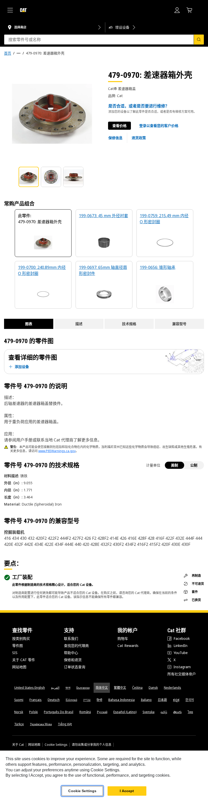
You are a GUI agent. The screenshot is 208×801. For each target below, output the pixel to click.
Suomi (18, 700)
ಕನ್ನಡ (176, 700)
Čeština (137, 687)
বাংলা (67, 687)
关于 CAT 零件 (23, 659)
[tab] (29, 177)
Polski (33, 712)
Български (83, 687)
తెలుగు (177, 712)
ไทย (190, 712)
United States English (29, 687)
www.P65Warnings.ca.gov (57, 451)
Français (35, 700)
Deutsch (54, 700)
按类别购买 (21, 638)
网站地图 (19, 666)
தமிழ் (164, 712)
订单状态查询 (74, 666)
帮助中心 (71, 652)
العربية (55, 687)
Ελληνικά (71, 700)
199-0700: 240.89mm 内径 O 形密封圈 (42, 270)
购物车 (122, 638)
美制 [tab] (174, 465)
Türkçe (19, 724)
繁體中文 (120, 687)
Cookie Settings (56, 745)
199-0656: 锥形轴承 (157, 267)
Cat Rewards (127, 645)
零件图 (17, 645)
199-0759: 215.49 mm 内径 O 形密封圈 (164, 219)
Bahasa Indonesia (121, 700)
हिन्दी (99, 700)
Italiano (146, 700)
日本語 (162, 700)
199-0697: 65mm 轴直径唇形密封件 (103, 270)
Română (85, 712)
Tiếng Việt (65, 724)
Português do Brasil (58, 712)
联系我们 (71, 638)
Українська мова (41, 724)
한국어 (189, 700)
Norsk (18, 712)
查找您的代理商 (76, 645)
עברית (87, 700)
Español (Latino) (124, 712)
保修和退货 (73, 659)
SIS (15, 652)
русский (102, 712)
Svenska (148, 712)
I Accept (127, 791)
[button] (159, 126)
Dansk (153, 687)
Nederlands (172, 687)
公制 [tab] (193, 465)
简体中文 (102, 687)
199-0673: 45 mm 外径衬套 (103, 215)
